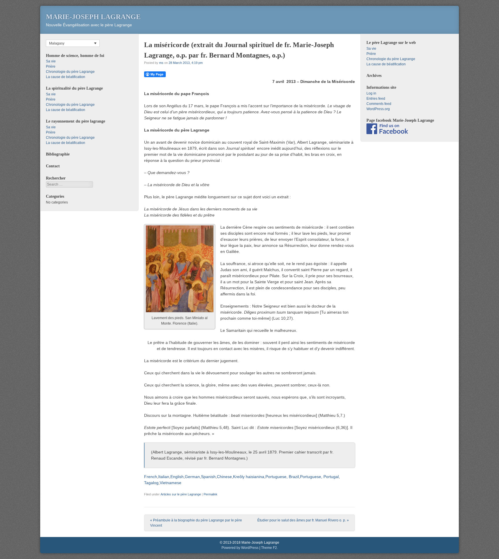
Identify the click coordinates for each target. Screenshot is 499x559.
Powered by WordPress (239, 548)
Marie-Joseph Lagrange (93, 17)
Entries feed (375, 99)
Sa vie (51, 61)
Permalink (210, 494)
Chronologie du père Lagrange (70, 72)
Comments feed (378, 104)
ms (161, 62)
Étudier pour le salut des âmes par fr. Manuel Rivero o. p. (303, 520)
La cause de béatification (65, 77)
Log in (371, 93)
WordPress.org (378, 109)
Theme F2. (269, 548)
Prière (50, 66)
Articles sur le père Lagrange (181, 494)
